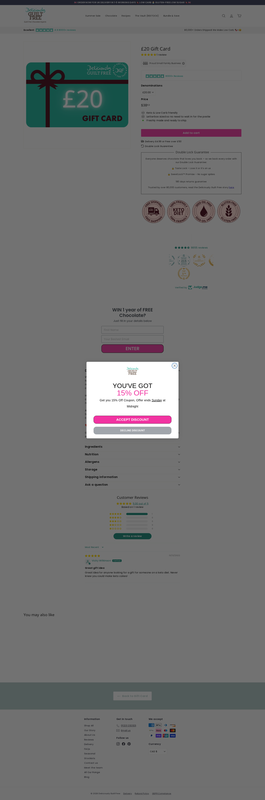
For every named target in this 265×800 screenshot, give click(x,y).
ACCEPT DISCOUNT (132, 420)
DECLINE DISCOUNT (132, 430)
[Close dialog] (174, 365)
